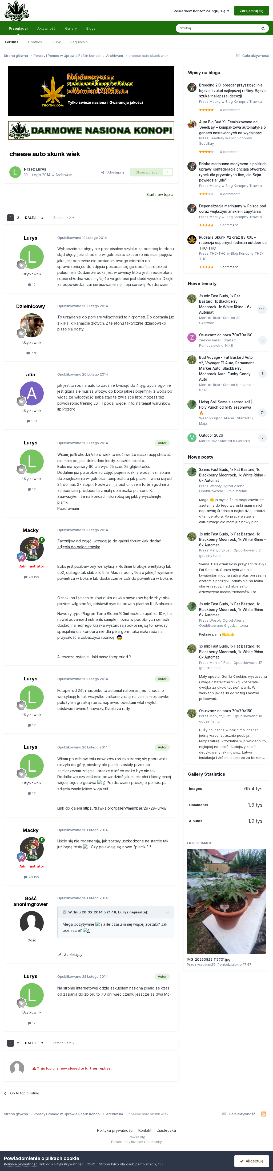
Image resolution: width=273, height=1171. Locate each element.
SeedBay (217, 138)
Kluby (56, 42)
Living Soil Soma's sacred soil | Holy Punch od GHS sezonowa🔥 (225, 407)
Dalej (30, 218)
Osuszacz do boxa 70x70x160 (225, 335)
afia (30, 374)
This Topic (241, 28)
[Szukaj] (263, 28)
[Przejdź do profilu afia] (32, 393)
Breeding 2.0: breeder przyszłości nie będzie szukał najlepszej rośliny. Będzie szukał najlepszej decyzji (233, 90)
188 (33, 421)
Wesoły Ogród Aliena (216, 418)
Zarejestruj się (251, 11)
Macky (31, 530)
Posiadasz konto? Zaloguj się (200, 11)
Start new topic (159, 194)
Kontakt (144, 1130)
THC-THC (218, 253)
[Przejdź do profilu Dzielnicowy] (32, 325)
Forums (11, 42)
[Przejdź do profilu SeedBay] (191, 124)
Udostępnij (114, 172)
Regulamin (79, 42)
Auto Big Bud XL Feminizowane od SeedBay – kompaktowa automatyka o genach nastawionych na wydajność (232, 127)
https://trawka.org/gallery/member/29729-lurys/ (124, 808)
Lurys (41, 169)
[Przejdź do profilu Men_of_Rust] (191, 298)
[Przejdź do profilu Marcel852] (191, 437)
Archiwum (63, 174)
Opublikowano (223, 491)
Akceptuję (253, 1161)
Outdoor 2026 (211, 435)
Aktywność (46, 28)
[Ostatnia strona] (42, 217)
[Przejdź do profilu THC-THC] (191, 239)
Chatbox (35, 42)
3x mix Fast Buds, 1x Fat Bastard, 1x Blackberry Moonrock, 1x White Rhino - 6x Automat (232, 475)
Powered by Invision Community (136, 1142)
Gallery (71, 28)
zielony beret (210, 340)
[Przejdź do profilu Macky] (32, 549)
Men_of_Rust (209, 318)
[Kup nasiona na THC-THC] (91, 91)
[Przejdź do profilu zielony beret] (191, 337)
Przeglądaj (18, 28)
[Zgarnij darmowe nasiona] (91, 130)
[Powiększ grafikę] (119, 637)
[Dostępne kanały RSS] (263, 1114)
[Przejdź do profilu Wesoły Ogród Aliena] (191, 404)
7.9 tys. (33, 577)
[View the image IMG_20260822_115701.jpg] (226, 901)
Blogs (90, 28)
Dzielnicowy (30, 306)
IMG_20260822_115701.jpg (208, 959)
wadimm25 (206, 964)
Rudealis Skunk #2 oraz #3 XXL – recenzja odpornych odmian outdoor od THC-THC (233, 242)
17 (33, 284)
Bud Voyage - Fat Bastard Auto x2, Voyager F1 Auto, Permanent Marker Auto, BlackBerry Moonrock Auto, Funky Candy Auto (226, 368)
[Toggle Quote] (65, 912)
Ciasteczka (166, 1130)
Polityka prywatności (115, 1130)
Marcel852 (208, 441)
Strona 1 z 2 (63, 218)
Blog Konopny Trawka (244, 101)
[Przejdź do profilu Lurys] (15, 172)
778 (33, 353)
